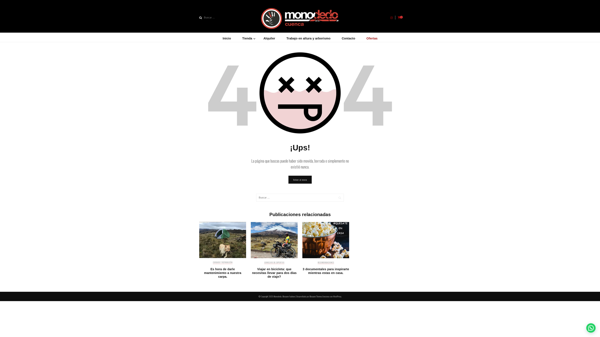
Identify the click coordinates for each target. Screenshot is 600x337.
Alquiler (269, 38)
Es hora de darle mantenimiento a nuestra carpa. (222, 272)
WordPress (337, 296)
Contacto (348, 38)
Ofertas (372, 38)
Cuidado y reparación (222, 262)
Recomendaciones (326, 262)
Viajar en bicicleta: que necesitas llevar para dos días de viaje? (274, 272)
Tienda (247, 38)
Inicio (227, 38)
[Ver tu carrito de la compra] (399, 17)
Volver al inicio (300, 179)
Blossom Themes (316, 296)
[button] (591, 328)
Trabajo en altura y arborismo (308, 38)
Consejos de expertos (274, 262)
